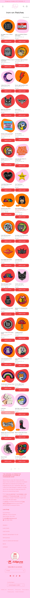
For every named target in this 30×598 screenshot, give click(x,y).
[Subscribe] (23, 570)
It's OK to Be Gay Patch (20, 457)
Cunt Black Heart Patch (6, 184)
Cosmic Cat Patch (19, 284)
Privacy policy (18, 589)
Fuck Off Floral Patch (6, 235)
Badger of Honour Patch (6, 158)
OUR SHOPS (6, 531)
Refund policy (11, 589)
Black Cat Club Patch (6, 109)
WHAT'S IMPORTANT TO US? (10, 534)
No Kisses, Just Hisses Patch (21, 235)
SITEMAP (5, 547)
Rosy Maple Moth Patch (6, 259)
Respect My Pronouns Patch (7, 432)
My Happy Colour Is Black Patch (6, 35)
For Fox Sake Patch (19, 384)
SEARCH (5, 525)
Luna (5, 589)
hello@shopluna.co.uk (10, 518)
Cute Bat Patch (18, 259)
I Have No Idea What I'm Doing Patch (20, 159)
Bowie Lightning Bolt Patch (21, 85)
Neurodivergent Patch (6, 284)
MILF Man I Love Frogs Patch (21, 408)
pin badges (20, 494)
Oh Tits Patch (18, 133)
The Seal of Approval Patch (21, 59)
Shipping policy (11, 591)
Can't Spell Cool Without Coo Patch (22, 359)
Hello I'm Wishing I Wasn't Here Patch (21, 35)
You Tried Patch (19, 184)
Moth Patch (18, 109)
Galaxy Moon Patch (5, 85)
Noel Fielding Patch (19, 208)
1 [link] (11, 468)
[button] (2, 6)
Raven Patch (4, 457)
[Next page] (18, 468)
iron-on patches (10, 494)
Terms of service (25, 589)
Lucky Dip (3, 408)
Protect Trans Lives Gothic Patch (7, 333)
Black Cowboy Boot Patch (21, 432)
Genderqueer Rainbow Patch (8, 384)
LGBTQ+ (6, 501)
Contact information (19, 591)
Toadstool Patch (19, 332)
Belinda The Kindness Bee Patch (21, 309)
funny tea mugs (14, 496)
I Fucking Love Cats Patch (7, 308)
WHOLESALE (6, 537)
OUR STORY (6, 528)
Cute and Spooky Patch (6, 358)
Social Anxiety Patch (6, 208)
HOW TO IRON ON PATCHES (10, 540)
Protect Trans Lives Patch (7, 133)
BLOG (4, 544)
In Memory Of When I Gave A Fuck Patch (8, 60)
